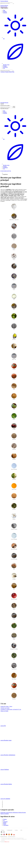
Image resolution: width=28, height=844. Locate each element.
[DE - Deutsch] (6, 834)
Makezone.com (6, 841)
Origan (4, 824)
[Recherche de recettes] (1, 104)
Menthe (4, 822)
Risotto (10, 71)
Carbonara (3, 71)
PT (8, 171)
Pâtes (13, 71)
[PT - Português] (11, 834)
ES (7, 171)
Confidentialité (9, 830)
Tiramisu (7, 71)
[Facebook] (1, 832)
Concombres (5, 825)
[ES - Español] (9, 834)
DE (5, 171)
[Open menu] (3, 104)
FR (4, 171)
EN (2, 171)
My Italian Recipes (4, 102)
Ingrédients (5, 67)
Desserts (5, 65)
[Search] (14, 107)
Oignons (5, 819)
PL (10, 171)
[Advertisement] (14, 87)
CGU (21, 830)
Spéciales (5, 12)
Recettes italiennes (4, 1)
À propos (2, 830)
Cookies (16, 830)
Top (4, 68)
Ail (3, 820)
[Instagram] (4, 832)
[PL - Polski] (14, 834)
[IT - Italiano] (1, 834)
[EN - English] (4, 834)
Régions (5, 11)
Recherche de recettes (4, 6)
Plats (4, 10)
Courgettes (5, 821)
